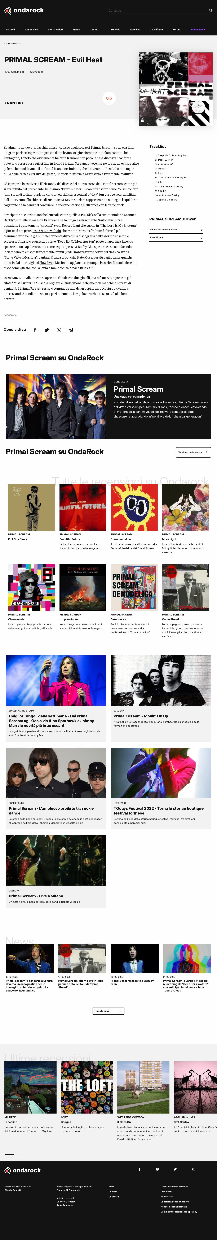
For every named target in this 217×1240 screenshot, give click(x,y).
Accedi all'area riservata (174, 1206)
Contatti (112, 1191)
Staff (111, 1186)
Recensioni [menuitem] (31, 29)
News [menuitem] (76, 29)
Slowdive (46, 263)
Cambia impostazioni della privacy (179, 1211)
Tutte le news (102, 1011)
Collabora (113, 1196)
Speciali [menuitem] (135, 29)
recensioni (10, 43)
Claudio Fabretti (12, 1190)
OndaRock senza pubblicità (175, 1201)
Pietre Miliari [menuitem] (55, 29)
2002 (20, 43)
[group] (30, 1098)
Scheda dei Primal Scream (163, 229)
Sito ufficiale (156, 237)
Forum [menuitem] (176, 29)
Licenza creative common (174, 1186)
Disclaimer (166, 1191)
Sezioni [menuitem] (10, 29)
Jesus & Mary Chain (46, 231)
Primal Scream (75, 163)
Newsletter (167, 1196)
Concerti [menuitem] (95, 29)
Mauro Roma (15, 102)
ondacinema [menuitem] (197, 29)
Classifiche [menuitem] (156, 29)
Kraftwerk (51, 220)
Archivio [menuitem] (115, 29)
